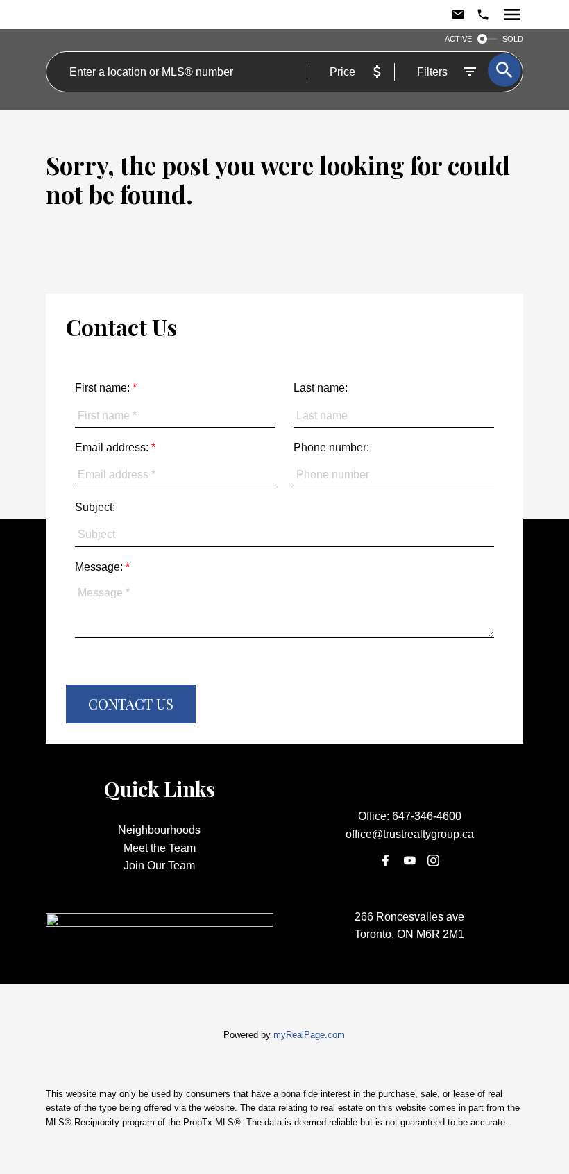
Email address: (113, 447)
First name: (104, 388)
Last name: (321, 388)
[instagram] (433, 861)
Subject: (95, 507)
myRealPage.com (309, 1035)
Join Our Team (159, 865)
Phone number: (331, 447)
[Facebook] (386, 861)
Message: (100, 567)
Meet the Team (160, 848)
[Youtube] (409, 861)
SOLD (512, 39)
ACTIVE (458, 39)
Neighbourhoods (159, 830)
